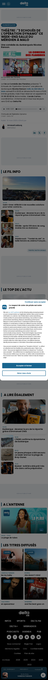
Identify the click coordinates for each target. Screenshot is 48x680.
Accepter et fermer (24, 365)
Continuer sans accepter (35, 302)
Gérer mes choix (24, 373)
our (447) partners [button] (13, 312)
